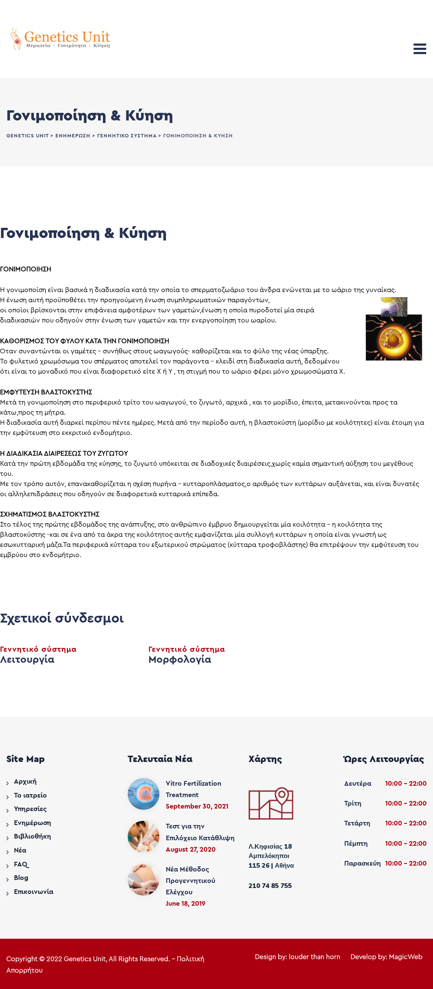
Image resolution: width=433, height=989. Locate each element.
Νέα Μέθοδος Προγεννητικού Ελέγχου (190, 881)
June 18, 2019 (186, 903)
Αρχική (25, 781)
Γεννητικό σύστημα (38, 649)
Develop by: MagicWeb (386, 956)
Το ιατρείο (30, 795)
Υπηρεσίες (30, 809)
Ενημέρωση (32, 823)
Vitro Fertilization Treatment (193, 789)
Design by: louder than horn (297, 956)
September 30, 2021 (197, 806)
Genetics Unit (85, 959)
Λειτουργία (27, 660)
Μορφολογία (179, 660)
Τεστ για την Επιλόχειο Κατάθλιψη (200, 832)
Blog (21, 877)
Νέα (20, 850)
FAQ (20, 864)
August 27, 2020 (191, 849)
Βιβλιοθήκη (32, 836)
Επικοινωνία (33, 891)
